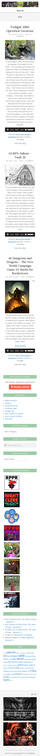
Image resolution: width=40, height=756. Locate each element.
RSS (24, 143)
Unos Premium (18, 753)
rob (28, 671)
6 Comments (29, 277)
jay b (32, 665)
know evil (6, 668)
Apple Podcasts (11, 400)
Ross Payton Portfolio (13, 416)
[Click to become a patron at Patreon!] (20, 386)
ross (33, 670)
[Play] (8, 130)
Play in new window (22, 134)
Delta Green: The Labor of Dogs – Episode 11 (20, 716)
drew (34, 659)
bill (5, 655)
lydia (11, 668)
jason (21, 664)
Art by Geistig (20, 346)
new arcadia (13, 671)
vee (11, 680)
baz (32, 653)
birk (8, 656)
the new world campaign (27, 677)
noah (19, 671)
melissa (6, 671)
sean (12, 674)
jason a (27, 665)
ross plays (7, 674)
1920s (5, 653)
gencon (5, 665)
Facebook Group (11, 406)
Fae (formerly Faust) (19, 662)
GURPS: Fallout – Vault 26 (20, 155)
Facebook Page (11, 408)
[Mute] (26, 130)
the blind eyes (13, 677)
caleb (21, 656)
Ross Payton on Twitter (14, 413)
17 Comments (29, 161)
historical (14, 665)
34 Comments (23, 35)
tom (6, 680)
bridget (13, 656)
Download (12, 137)
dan (14, 658)
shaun (18, 673)
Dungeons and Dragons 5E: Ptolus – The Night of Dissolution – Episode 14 (20, 740)
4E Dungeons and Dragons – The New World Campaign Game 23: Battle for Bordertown (20, 265)
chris (5, 659)
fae (9, 662)
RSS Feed (8, 419)
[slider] (31, 129)
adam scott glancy (21, 653)
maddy (16, 668)
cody (10, 659)
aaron (11, 652)
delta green (28, 659)
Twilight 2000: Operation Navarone (20, 29)
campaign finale (30, 656)
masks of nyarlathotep (27, 668)
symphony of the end (29, 674)
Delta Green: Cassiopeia (23, 635)
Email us (8, 403)
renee (24, 671)
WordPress (32, 753)
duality (5, 662)
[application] (20, 129)
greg (9, 665)
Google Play (9, 411)
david (20, 659)
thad (6, 676)
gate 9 (31, 662)
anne (29, 653)
